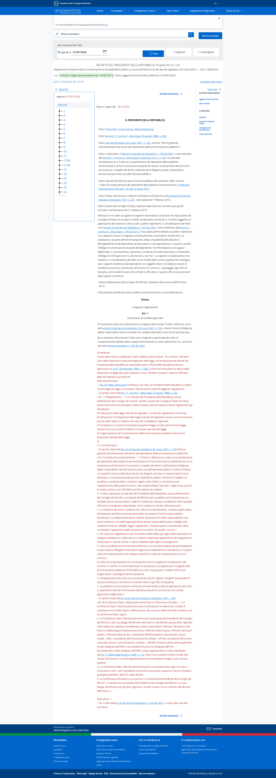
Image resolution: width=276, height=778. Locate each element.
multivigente (207, 52)
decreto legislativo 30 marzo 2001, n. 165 (128, 143)
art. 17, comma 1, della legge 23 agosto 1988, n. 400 (149, 393)
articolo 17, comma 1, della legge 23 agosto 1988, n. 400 (136, 136)
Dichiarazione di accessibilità (123, 773)
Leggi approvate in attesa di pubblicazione (113, 761)
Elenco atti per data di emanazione (110, 749)
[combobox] (124, 34)
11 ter (67, 165)
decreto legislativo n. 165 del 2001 (126, 346)
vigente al (65, 52)
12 (65, 169)
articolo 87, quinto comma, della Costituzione (129, 129)
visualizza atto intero (211, 82)
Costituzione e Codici (104, 745)
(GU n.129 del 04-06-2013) (69, 82)
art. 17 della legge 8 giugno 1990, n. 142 (122, 655)
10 (65, 151)
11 (65, 156)
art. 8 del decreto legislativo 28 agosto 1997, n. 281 (148, 598)
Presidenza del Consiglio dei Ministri (154, 745)
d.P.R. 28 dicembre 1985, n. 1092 (130, 369)
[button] (104, 52)
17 (65, 192)
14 (65, 178)
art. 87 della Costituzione (113, 385)
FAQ (106, 773)
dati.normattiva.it (147, 773)
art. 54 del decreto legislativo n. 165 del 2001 (139, 703)
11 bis (67, 160)
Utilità (98, 764)
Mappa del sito (96, 773)
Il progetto (58, 749)
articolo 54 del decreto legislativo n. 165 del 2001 (147, 154)
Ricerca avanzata (210, 35)
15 (65, 183)
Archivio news (59, 745)
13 (65, 174)
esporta (202, 117)
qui (106, 24)
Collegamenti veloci (62, 757)
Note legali (82, 773)
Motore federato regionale (107, 757)
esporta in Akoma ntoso (206, 122)
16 (65, 187)
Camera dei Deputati (147, 749)
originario (180, 52)
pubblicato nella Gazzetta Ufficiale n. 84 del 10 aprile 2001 (143, 187)
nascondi (63, 89)
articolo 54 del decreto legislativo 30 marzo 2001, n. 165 (132, 328)
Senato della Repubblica (149, 753)
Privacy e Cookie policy (65, 773)
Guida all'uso (59, 753)
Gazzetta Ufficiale (103, 753)
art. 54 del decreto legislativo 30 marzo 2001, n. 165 (149, 449)
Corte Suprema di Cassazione (193, 745)
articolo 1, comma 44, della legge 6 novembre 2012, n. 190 (134, 158)
